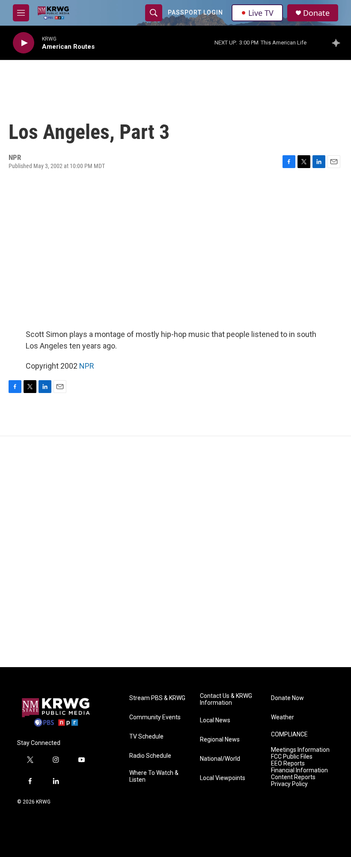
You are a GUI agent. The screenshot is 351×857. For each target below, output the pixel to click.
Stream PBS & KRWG (157, 698)
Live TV (261, 13)
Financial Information (299, 770)
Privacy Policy (289, 784)
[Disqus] (175, 552)
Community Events (155, 717)
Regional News (220, 739)
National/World (220, 759)
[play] (23, 43)
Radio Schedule (150, 756)
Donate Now (287, 698)
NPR (86, 365)
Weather (282, 717)
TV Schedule (146, 736)
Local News (215, 720)
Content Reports (293, 777)
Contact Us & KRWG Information (226, 699)
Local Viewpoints (222, 778)
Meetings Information (300, 750)
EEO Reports (288, 763)
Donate (316, 13)
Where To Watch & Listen (153, 776)
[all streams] (338, 43)
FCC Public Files (291, 757)
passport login (195, 12)
